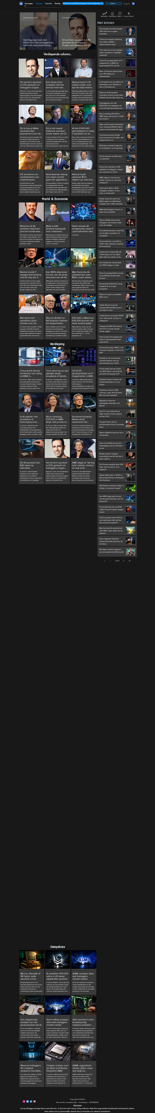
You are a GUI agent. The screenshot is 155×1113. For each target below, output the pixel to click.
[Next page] (124, 561)
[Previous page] (110, 561)
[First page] (105, 561)
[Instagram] (24, 1101)
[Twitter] (27, 1101)
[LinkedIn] (31, 1101)
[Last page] (129, 561)
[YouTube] (34, 1101)
